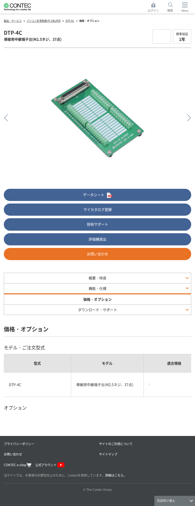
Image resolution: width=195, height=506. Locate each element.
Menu (185, 10)
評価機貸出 (97, 239)
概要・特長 (97, 277)
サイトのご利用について (116, 444)
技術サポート (97, 224)
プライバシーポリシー (19, 444)
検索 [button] (172, 7)
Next (187, 118)
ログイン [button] (155, 7)
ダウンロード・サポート (97, 309)
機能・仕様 (97, 288)
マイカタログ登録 (97, 209)
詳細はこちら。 (115, 475)
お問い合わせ (97, 253)
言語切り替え (166, 500)
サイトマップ (108, 454)
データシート (93, 194)
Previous (7, 118)
